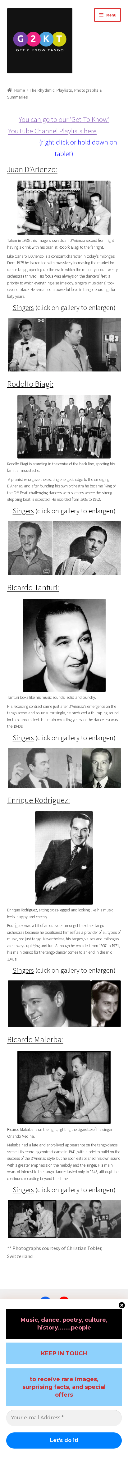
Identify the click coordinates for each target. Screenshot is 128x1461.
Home (19, 90)
